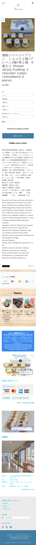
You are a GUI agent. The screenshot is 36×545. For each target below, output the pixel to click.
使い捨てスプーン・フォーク (10, 113)
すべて (5, 281)
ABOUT (5, 503)
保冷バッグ (5, 106)
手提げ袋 (4, 99)
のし (3, 91)
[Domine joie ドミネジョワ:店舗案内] (18, 457)
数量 (3, 122)
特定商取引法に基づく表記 (19, 538)
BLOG (5, 506)
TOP (9, 535)
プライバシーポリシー (23, 535)
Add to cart (18, 136)
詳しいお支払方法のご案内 (26, 403)
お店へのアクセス (29, 489)
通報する (31, 266)
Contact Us (6, 509)
